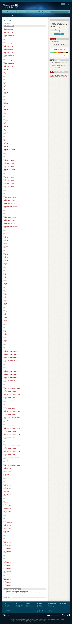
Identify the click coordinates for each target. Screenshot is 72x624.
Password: (53, 29)
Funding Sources (51, 611)
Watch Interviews (40, 609)
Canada (66, 615)
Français (68, 4)
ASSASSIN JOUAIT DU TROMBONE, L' (10, 391)
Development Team (51, 609)
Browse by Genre (8, 606)
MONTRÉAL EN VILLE (7, 548)
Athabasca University (56, 75)
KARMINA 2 (6, 229)
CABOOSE (5, 271)
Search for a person (19, 609)
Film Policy (28, 605)
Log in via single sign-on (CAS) (57, 23)
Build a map (39, 605)
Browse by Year (7, 607)
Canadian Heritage (53, 615)
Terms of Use (22, 615)
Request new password (56, 35)
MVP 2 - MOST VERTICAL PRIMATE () (59, 62)
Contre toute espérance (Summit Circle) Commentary (17, 591)
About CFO (50, 605)
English (63, 4)
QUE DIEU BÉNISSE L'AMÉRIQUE (9, 149)
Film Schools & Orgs (41, 611)
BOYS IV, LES (6, 69)
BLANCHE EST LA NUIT (8, 471)
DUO (4, 72)
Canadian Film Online (10, 6)
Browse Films (7, 605)
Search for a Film (7, 610)
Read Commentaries (8, 609)
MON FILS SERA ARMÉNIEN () (58, 69)
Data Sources (50, 607)
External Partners (51, 610)
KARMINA (5, 268)
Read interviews (18, 607)
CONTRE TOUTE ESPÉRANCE (9, 29)
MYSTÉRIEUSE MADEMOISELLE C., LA (10, 189)
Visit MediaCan (40, 610)
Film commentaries (40, 607)
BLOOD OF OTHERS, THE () (58, 64)
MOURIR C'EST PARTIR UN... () (58, 65)
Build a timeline (40, 606)
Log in (60, 605)
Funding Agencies (29, 606)
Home (51, 4)
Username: (53, 26)
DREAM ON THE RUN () (57, 67)
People (4, 15)
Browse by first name (19, 605)
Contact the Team (36, 615)
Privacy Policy (28, 615)
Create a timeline (54, 56)
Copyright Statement (15, 615)
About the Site (56, 4)
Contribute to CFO (51, 606)
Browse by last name (19, 606)
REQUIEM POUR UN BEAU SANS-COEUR (11, 348)
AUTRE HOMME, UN (7, 468)
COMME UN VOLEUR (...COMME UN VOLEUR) (12, 388)
